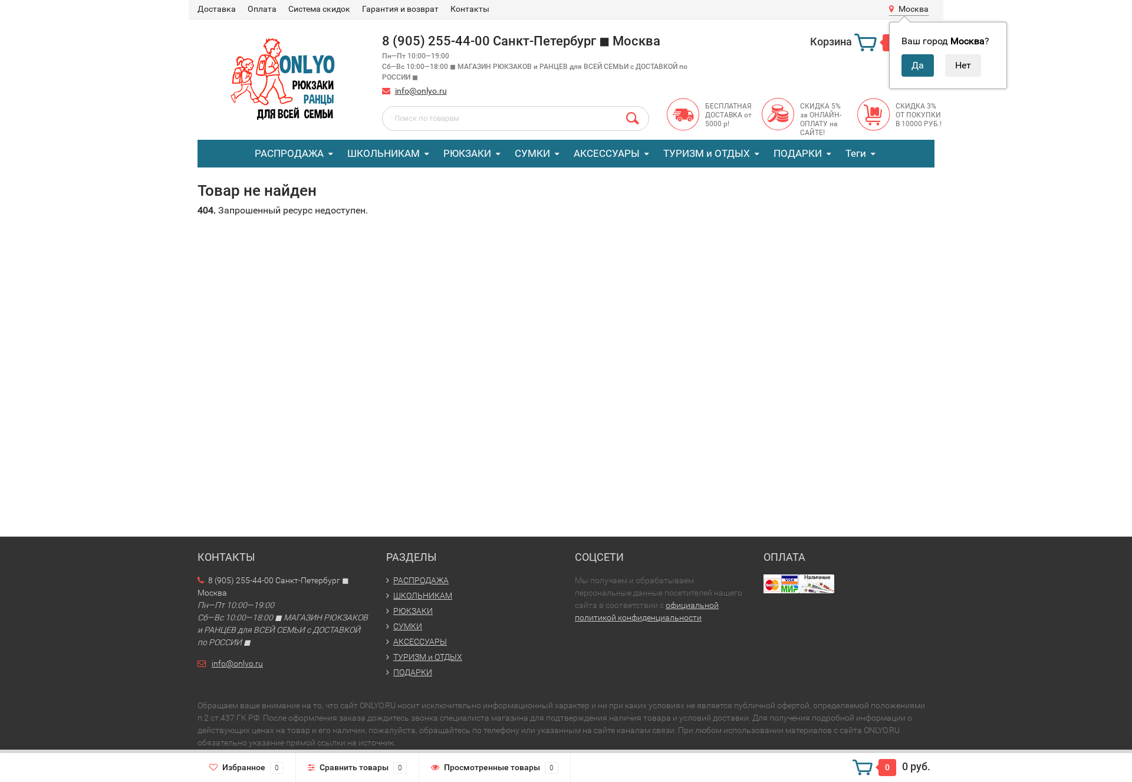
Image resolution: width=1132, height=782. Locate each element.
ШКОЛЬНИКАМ (383, 153)
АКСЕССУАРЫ (607, 153)
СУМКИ (532, 153)
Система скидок (319, 9)
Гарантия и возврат (400, 9)
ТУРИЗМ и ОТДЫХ (706, 153)
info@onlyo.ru (421, 91)
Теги (855, 153)
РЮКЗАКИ (467, 153)
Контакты (469, 9)
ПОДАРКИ (798, 153)
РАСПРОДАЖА (289, 153)
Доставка (217, 9)
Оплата (262, 9)
